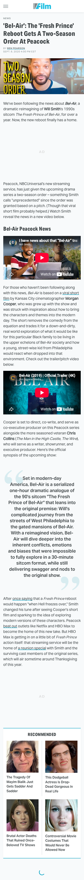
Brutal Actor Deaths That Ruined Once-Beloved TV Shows (21, 840)
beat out (10, 626)
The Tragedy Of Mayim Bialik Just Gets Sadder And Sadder (20, 784)
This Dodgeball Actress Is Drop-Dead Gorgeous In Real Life (59, 784)
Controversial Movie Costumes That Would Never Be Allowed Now (60, 843)
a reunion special (32, 648)
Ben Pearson (16, 48)
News (7, 18)
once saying (22, 598)
